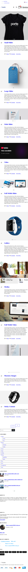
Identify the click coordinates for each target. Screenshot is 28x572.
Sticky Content (9, 406)
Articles (2, 436)
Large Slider (8, 91)
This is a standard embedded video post (12, 485)
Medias (6, 287)
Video (6, 162)
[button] (13, 39)
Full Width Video (10, 325)
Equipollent (5, 457)
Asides (4, 438)
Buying (2, 442)
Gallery (7, 243)
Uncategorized (3, 465)
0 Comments (13, 102)
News (4, 440)
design (2, 450)
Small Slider (8, 43)
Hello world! (2, 532)
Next (17, 425)
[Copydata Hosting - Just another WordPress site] (3, 7)
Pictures (2, 554)
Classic (2, 448)
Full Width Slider (10, 193)
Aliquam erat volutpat (9, 543)
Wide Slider (8, 124)
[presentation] (1, 26)
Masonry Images (10, 376)
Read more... (18, 102)
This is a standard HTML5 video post (13, 525)
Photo (2, 461)
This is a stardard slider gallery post (11, 473)
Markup (2, 455)
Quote (2, 463)
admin (8, 102)
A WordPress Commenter (5, 541)
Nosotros (5, 1)
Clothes (4, 446)
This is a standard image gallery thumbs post (13, 479)
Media (4, 459)
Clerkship (4, 444)
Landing (2, 452)
